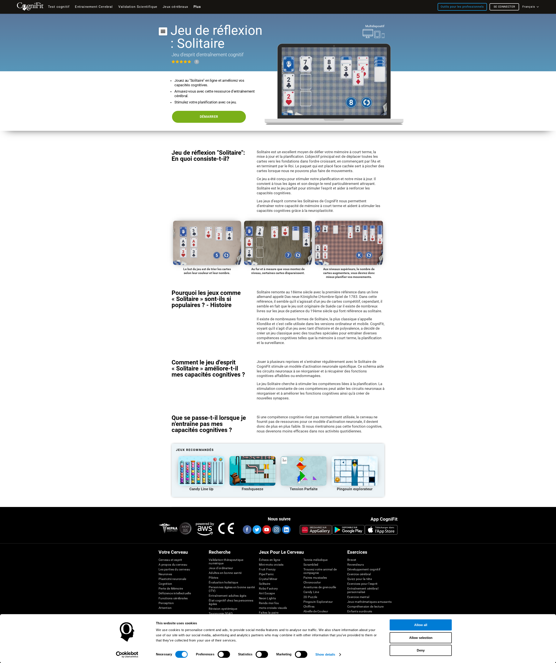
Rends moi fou (269, 603)
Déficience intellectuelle (175, 593)
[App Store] (381, 530)
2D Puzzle (310, 597)
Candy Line (311, 592)
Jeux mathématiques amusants (369, 601)
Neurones (165, 574)
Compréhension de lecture (365, 606)
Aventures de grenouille (319, 587)
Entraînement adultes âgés (227, 595)
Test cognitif (59, 7)
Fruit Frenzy (267, 569)
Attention (165, 608)
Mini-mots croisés (271, 564)
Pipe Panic (266, 574)
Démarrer (209, 117)
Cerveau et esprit (170, 560)
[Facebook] (247, 529)
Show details (325, 654)
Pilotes (213, 577)
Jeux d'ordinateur (221, 568)
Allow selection (420, 638)
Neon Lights (267, 598)
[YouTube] (266, 529)
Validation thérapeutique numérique (226, 561)
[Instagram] (276, 529)
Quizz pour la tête (359, 579)
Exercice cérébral (359, 574)
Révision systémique (223, 608)
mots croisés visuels (273, 608)
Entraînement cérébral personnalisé (362, 590)
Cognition (165, 583)
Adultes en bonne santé (225, 573)
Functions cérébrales (173, 598)
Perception (166, 603)
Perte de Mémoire (171, 588)
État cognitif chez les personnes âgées (231, 602)
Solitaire (264, 583)
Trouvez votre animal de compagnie (320, 571)
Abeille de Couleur (315, 611)
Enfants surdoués (359, 611)
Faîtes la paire (268, 612)
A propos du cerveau (173, 564)
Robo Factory (268, 588)
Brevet (351, 560)
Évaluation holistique (223, 582)
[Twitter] (256, 529)
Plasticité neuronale (172, 579)
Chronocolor (312, 582)
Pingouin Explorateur (318, 601)
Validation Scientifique (137, 7)
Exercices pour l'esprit (362, 583)
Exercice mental (358, 597)
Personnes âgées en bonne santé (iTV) (232, 588)
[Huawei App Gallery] (316, 530)
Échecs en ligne (269, 560)
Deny (421, 650)
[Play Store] (348, 530)
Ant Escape (267, 593)
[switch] (224, 654)
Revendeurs (355, 564)
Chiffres (308, 606)
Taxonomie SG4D (221, 613)
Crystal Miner (268, 579)
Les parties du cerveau (174, 569)
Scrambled (310, 564)
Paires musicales (315, 577)
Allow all (420, 625)
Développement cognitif (363, 569)
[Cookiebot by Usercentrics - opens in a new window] (127, 654)
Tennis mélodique (315, 560)
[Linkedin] (286, 529)
